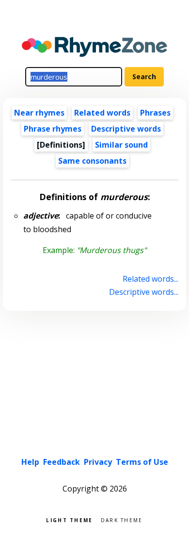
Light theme (69, 519)
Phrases (155, 112)
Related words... (150, 278)
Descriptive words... (143, 292)
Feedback (61, 462)
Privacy (98, 462)
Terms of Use (142, 462)
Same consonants (92, 160)
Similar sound (121, 144)
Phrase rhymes (52, 128)
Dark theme (122, 519)
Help (30, 462)
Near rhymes (39, 112)
